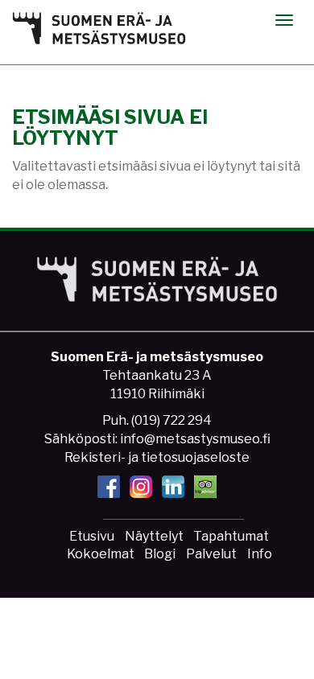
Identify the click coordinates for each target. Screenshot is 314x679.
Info (259, 554)
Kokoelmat (100, 554)
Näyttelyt (154, 536)
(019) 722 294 (171, 420)
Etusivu (91, 536)
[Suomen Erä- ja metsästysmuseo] (99, 28)
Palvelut (211, 554)
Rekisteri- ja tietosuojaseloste (157, 457)
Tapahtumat (231, 536)
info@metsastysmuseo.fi (195, 438)
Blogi (160, 554)
